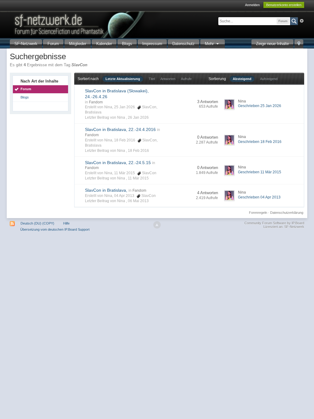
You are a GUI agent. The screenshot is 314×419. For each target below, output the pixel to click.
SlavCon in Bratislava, (106, 190)
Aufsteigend (269, 79)
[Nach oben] (157, 225)
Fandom (96, 102)
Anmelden (252, 5)
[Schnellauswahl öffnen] (298, 44)
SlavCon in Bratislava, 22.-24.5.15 (118, 162)
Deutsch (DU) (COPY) (37, 223)
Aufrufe (186, 79)
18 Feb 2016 (138, 150)
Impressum (152, 43)
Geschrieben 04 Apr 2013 (259, 197)
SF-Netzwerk (25, 43)
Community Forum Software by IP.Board (274, 223)
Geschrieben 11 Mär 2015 (259, 172)
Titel (152, 79)
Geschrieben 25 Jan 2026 (259, 106)
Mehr (210, 43)
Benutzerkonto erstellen (283, 5)
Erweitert (301, 20)
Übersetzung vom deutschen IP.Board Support (55, 229)
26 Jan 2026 (138, 117)
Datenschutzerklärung (286, 212)
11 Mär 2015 (138, 178)
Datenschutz (183, 43)
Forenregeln (258, 212)
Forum (53, 43)
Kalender (104, 43)
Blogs (127, 43)
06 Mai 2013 (138, 201)
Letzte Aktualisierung (122, 79)
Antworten (167, 79)
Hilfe (66, 223)
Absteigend (242, 79)
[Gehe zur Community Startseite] (114, 24)
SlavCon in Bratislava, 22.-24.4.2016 (120, 129)
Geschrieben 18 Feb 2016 (259, 142)
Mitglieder (77, 43)
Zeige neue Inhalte (272, 43)
